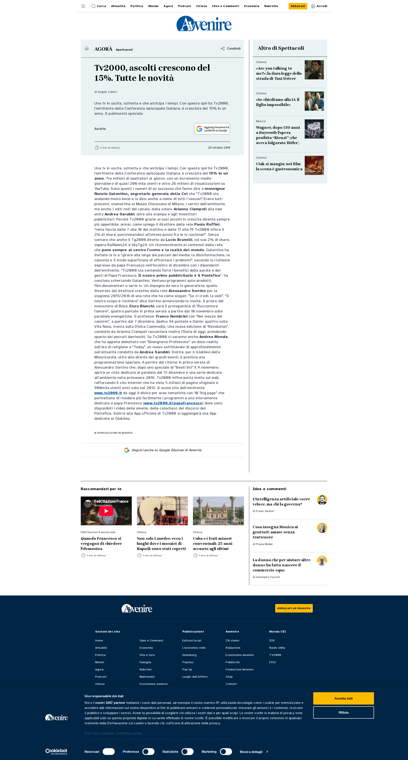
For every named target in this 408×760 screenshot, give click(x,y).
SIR (271, 640)
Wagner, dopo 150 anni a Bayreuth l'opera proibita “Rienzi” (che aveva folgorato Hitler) (278, 135)
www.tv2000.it (108, 393)
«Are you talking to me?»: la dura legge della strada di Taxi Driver (279, 73)
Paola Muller (264, 544)
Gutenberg (189, 655)
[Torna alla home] (86, 48)
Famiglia (145, 662)
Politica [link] (136, 6)
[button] (83, 6)
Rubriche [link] (271, 6)
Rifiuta (344, 712)
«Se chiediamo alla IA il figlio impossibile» (277, 102)
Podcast (100, 676)
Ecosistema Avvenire (240, 655)
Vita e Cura (147, 655)
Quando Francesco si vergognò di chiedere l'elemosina (101, 543)
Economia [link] (251, 6)
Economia (146, 648)
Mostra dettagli (251, 751)
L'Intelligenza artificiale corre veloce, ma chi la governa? (281, 502)
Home (99, 640)
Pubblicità (232, 662)
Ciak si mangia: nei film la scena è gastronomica (279, 166)
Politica (100, 655)
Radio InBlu (277, 648)
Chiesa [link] (201, 6)
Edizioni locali (191, 640)
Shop (229, 676)
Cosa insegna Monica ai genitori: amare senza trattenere (275, 532)
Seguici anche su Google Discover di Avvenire (166, 450)
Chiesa (100, 684)
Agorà (99, 669)
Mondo (99, 662)
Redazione (233, 648)
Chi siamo (232, 640)
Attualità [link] (118, 6)
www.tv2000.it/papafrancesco (173, 403)
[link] (298, 6)
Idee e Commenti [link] (225, 6)
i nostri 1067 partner (109, 702)
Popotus (188, 662)
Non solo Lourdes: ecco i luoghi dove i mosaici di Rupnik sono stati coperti (161, 543)
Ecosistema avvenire (154, 684)
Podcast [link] (184, 6)
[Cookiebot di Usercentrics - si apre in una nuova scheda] (56, 752)
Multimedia (147, 676)
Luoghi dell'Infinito (195, 676)
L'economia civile (194, 648)
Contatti (231, 684)
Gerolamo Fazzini (268, 577)
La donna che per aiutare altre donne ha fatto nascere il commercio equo (281, 565)
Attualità (101, 648)
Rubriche (146, 669)
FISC (272, 662)
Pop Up (187, 669)
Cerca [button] (101, 6)
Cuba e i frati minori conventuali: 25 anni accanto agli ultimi (212, 543)
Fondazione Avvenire (240, 669)
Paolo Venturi (265, 511)
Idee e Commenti (151, 640)
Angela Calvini (107, 92)
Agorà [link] (168, 6)
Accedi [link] (322, 6)
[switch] (148, 751)
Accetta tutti (343, 698)
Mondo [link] (153, 6)
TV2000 (275, 655)
